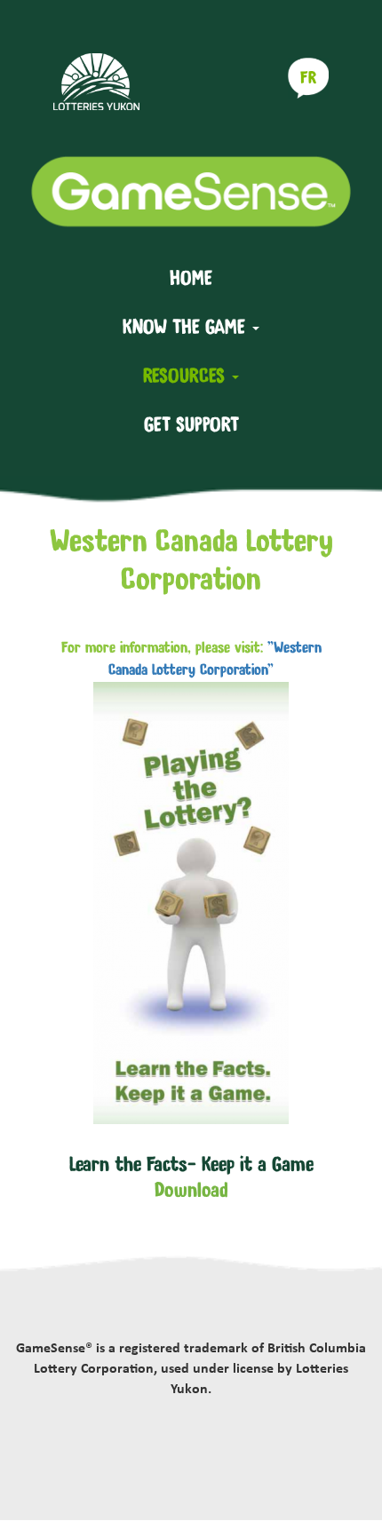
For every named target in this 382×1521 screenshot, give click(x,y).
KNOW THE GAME (187, 326)
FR (308, 77)
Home (191, 277)
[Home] (191, 191)
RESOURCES (186, 375)
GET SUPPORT (191, 422)
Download (191, 1189)
